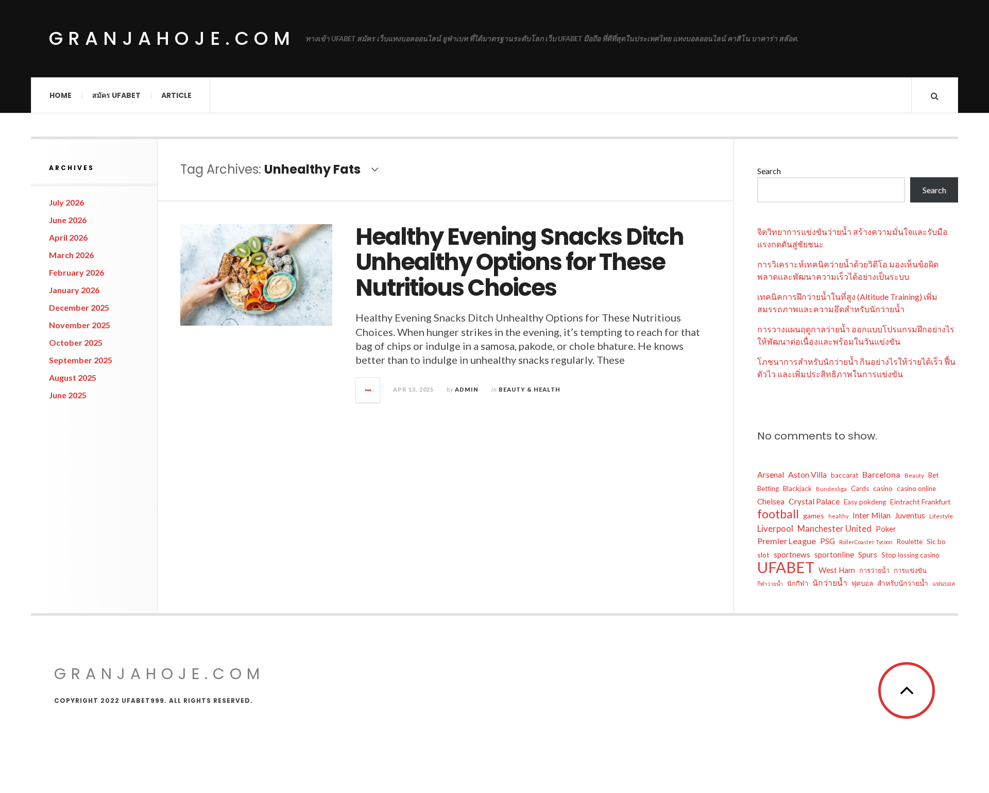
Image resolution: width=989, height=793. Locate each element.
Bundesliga (831, 488)
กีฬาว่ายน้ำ (770, 583)
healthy (838, 516)
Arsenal (770, 474)
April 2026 (68, 237)
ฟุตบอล (862, 583)
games (813, 515)
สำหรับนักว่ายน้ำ (902, 583)
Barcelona (881, 474)
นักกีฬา (797, 583)
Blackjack (797, 488)
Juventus (910, 515)
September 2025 (80, 360)
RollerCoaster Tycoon (866, 541)
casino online (916, 488)
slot (763, 554)
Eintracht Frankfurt (920, 501)
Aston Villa (807, 474)
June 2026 (68, 220)
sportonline (834, 554)
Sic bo (936, 541)
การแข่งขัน (910, 570)
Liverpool (775, 528)
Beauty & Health (529, 389)
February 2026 (76, 272)
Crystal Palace (814, 501)
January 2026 (74, 290)
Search (769, 171)
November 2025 (79, 325)
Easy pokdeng (865, 502)
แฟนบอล (943, 583)
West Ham (837, 570)
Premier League (786, 541)
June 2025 (68, 395)
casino (883, 488)
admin (467, 389)
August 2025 (72, 377)
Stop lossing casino (910, 555)
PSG (827, 541)
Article (176, 95)
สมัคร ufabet (116, 95)
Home (60, 95)
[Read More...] (368, 390)
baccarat (844, 475)
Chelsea (771, 501)
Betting (768, 488)
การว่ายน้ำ (874, 570)
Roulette (910, 541)
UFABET (785, 567)
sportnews (792, 554)
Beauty (914, 475)
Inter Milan (871, 515)
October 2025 (76, 342)
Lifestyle (941, 516)
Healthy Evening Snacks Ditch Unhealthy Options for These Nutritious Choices (519, 262)
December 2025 (79, 307)
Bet (933, 475)
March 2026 (71, 255)
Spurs (867, 554)
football (778, 514)
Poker (886, 528)
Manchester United (834, 529)
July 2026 (66, 202)
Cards (860, 488)
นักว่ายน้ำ (829, 582)
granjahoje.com (172, 38)
